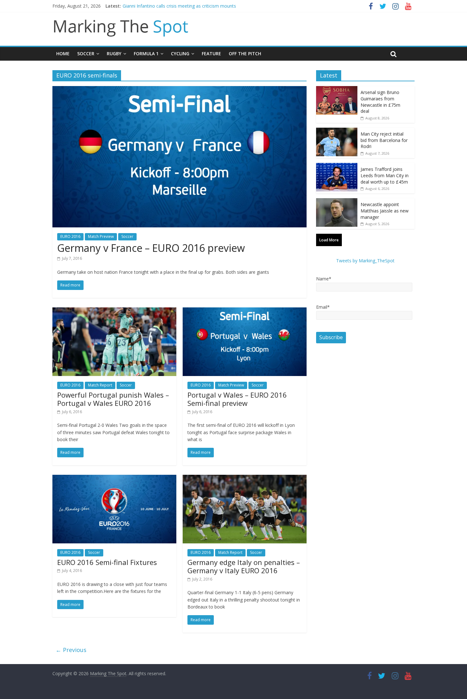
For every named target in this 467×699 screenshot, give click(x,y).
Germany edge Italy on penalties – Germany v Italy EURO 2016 (243, 566)
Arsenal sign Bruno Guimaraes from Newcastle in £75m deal (380, 101)
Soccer (85, 53)
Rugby (114, 53)
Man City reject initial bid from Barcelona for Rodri (384, 140)
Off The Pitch (245, 53)
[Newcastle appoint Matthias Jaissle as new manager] (336, 201)
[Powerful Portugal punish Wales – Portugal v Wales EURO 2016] (114, 311)
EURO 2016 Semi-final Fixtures (107, 562)
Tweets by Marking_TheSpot (365, 261)
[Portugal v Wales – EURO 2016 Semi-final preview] (245, 311)
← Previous (71, 650)
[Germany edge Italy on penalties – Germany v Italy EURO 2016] (245, 478)
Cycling (180, 53)
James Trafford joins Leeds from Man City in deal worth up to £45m (385, 175)
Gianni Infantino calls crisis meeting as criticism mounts (179, 6)
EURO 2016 (70, 236)
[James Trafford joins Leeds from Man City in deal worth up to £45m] (336, 166)
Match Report (100, 385)
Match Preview (101, 236)
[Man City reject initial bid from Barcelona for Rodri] (336, 131)
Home (63, 53)
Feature (211, 53)
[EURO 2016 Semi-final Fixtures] (114, 478)
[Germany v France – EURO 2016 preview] (179, 89)
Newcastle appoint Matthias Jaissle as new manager (385, 210)
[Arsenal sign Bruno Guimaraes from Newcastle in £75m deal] (336, 89)
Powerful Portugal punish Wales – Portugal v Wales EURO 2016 (113, 399)
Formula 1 (146, 53)
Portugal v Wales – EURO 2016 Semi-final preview (237, 399)
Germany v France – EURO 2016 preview (151, 248)
